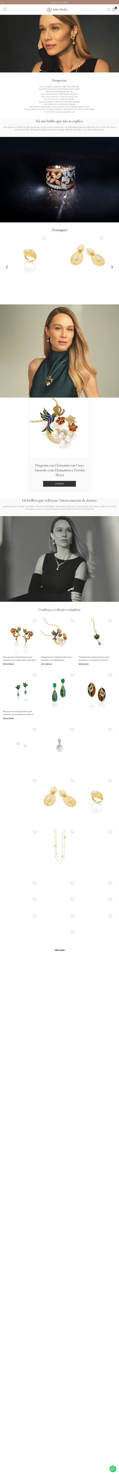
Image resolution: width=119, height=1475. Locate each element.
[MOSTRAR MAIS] (60, 975)
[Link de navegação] (57, 9)
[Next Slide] (116, 2)
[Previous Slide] (2, 2)
